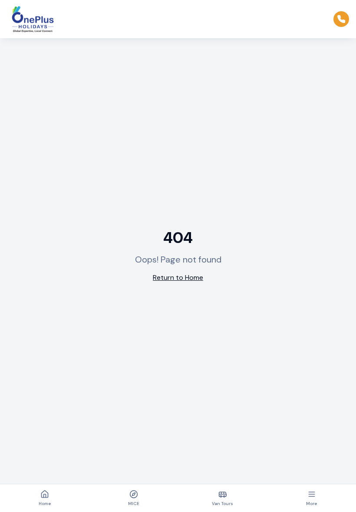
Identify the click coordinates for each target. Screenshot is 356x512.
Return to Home (178, 277)
